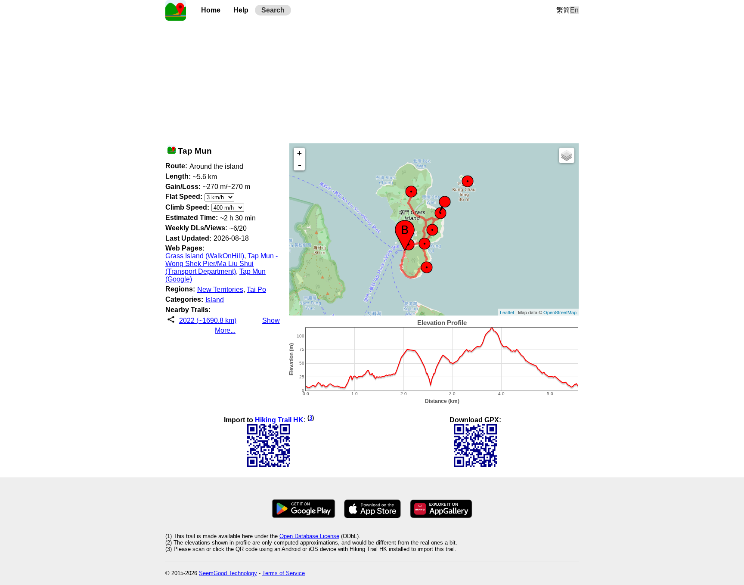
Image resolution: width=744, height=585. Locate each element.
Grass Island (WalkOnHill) (204, 256)
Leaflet (507, 312)
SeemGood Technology (228, 573)
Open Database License (309, 536)
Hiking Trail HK (279, 420)
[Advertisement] (372, 81)
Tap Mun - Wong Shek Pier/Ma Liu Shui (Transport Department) (221, 263)
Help (240, 10)
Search (273, 10)
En (574, 10)
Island (214, 299)
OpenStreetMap (560, 312)
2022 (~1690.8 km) (207, 320)
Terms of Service (283, 573)
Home (210, 10)
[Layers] (566, 155)
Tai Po (256, 289)
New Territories (220, 289)
